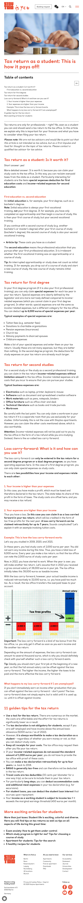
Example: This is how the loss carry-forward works (27, 107)
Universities (66, 866)
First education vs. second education (22, 90)
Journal (65, 864)
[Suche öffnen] (70, 6)
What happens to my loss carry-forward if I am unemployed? (32, 110)
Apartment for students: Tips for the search (31, 840)
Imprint (46, 882)
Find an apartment (50, 864)
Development (67, 869)
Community (47, 861)
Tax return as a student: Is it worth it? (19, 87)
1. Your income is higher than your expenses (24, 101)
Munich (26, 874)
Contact (65, 871)
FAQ (44, 869)
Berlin (26, 859)
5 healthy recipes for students (23, 844)
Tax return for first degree (15, 93)
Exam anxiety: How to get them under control (31, 830)
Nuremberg (28, 869)
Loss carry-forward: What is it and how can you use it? (26, 98)
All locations (28, 871)
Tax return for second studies (16, 95)
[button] (4, 898)
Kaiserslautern (29, 864)
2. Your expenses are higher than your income (25, 104)
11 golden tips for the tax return (17, 113)
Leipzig (26, 866)
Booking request (43, 7)
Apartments (47, 859)
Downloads (47, 866)
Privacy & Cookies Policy (32, 882)
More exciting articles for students (18, 116)
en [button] (63, 7)
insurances (32, 329)
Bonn (25, 861)
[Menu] (77, 6)
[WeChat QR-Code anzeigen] (56, 6)
